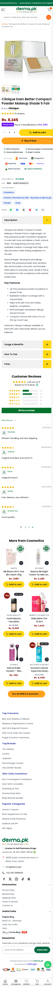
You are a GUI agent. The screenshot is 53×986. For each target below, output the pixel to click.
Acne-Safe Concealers (12, 784)
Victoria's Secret (39, 665)
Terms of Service (10, 901)
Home (4, 24)
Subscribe (42, 949)
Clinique (13, 108)
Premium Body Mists (11, 793)
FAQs (7, 364)
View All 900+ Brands (11, 768)
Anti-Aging (7, 828)
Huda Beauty (14, 615)
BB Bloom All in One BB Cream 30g (14, 573)
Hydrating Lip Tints (10, 788)
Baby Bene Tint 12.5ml (39, 620)
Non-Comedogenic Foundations (17, 779)
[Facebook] (4, 879)
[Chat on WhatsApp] (47, 964)
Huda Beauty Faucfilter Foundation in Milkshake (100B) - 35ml (14, 620)
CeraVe (5, 754)
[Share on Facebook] (17, 210)
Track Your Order (10, 924)
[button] (8, 113)
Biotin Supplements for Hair (14, 814)
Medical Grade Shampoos (14, 819)
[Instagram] (16, 879)
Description (10, 220)
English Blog (8, 917)
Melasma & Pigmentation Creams (17, 723)
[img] (8, 428)
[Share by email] (42, 210)
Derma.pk (38, 961)
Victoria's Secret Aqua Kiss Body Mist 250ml (39, 670)
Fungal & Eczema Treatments (15, 737)
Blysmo (39, 568)
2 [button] (25, 527)
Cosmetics (9, 192)
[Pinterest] (29, 879)
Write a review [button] (26, 410)
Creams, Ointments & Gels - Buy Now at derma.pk (27, 197)
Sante (13, 568)
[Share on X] (23, 210)
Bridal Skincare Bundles (12, 798)
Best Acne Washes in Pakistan (15, 719)
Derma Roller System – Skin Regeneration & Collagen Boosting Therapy (14, 670)
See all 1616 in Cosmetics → (26, 694)
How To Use (10, 354)
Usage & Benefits (13, 344)
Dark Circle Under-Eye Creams (16, 733)
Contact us (7, 905)
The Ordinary (8, 749)
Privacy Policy (8, 890)
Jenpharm (6, 758)
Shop (17, 203)
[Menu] (3, 10)
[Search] (48, 17)
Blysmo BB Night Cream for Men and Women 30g (39, 573)
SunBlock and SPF (10, 823)
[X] (10, 879)
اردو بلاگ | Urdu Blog (14, 932)
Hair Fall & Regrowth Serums (15, 728)
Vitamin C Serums (10, 809)
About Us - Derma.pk (11, 920)
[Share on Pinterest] (29, 210)
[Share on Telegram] (36, 210)
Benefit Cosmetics (39, 615)
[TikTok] (22, 879)
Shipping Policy (9, 898)
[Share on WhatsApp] (10, 210)
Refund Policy (8, 894)
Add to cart (15, 584)
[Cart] (49, 9)
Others (14, 665)
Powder (7, 203)
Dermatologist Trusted (12, 763)
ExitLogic (32, 964)
